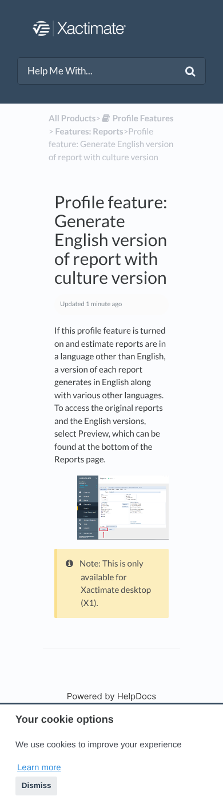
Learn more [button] (39, 768)
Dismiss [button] (36, 785)
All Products (72, 118)
